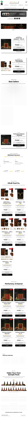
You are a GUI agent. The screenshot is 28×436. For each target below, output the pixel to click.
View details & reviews (19, 51)
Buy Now (19, 71)
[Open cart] (26, 2)
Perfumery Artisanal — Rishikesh (18, 134)
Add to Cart (19, 47)
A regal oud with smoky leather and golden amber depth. (18, 64)
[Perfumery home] (14, 2)
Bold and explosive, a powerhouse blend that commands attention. (18, 42)
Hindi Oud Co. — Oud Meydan (19, 60)
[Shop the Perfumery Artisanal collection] (14, 26)
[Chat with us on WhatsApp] (1, 2)
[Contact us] (1, 4)
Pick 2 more (23, 415)
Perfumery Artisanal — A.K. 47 (19, 38)
